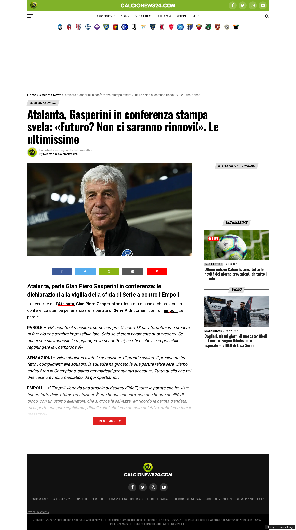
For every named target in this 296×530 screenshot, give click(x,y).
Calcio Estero (143, 16)
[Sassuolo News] (208, 27)
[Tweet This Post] (85, 271)
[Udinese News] (226, 27)
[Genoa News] (115, 27)
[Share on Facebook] (62, 271)
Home (31, 95)
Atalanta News (50, 95)
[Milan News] (162, 27)
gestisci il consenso (38, 512)
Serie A (125, 16)
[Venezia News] (236, 27)
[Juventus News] (134, 27)
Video (196, 16)
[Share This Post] (109, 271)
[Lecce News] (152, 27)
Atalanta (66, 303)
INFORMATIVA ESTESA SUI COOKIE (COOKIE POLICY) (203, 499)
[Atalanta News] (60, 27)
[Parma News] (189, 27)
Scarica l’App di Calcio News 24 (51, 499)
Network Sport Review (250, 499)
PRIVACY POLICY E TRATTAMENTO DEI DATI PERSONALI (139, 499)
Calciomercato (106, 16)
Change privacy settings (280, 527)
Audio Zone (164, 16)
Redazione (98, 499)
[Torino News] (217, 27)
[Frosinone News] (106, 27)
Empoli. (171, 310)
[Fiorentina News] (97, 27)
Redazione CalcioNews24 (60, 154)
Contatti (81, 499)
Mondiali (182, 16)
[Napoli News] (180, 27)
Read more (108, 421)
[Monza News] (171, 27)
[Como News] (87, 27)
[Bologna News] (69, 27)
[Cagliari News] (78, 27)
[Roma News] (199, 27)
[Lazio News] (143, 27)
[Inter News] (124, 27)
